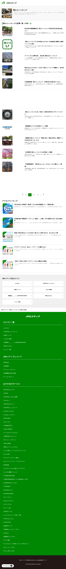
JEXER (6, 393)
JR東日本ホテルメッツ (10, 436)
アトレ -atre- (7, 508)
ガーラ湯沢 (7, 540)
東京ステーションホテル (10, 447)
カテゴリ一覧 (8, 322)
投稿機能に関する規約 (10, 373)
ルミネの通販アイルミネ (10, 472)
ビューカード (7, 497)
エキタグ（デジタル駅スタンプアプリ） (15, 468)
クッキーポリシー (9, 376)
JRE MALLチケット (9, 404)
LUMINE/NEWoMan (9, 475)
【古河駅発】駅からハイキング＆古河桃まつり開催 (38, 152)
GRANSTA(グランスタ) (10, 483)
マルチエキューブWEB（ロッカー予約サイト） (17, 543)
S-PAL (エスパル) (8, 518)
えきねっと (7, 400)
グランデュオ (7, 504)
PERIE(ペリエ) (8, 511)
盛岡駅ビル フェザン (9, 536)
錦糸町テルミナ (8, 526)
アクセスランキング (10, 201)
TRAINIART (7, 486)
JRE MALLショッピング (10, 407)
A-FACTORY (7, 522)
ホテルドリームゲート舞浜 (11, 457)
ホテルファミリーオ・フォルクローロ (14, 461)
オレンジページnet (9, 547)
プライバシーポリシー (10, 369)
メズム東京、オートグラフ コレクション (15, 450)
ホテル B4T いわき (9, 551)
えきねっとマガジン (9, 414)
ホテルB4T (7, 454)
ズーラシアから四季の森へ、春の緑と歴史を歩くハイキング (41, 55)
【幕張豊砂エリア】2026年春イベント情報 (36, 126)
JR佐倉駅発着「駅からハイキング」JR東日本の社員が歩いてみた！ (43, 82)
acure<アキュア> (8, 500)
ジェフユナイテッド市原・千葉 (12, 515)
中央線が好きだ (8, 425)
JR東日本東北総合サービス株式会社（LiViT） (16, 479)
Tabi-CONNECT (8, 429)
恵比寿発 (6, 465)
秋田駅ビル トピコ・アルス (11, 529)
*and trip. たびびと (9, 411)
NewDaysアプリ (8, 490)
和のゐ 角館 (7, 443)
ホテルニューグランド (10, 440)
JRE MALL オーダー (9, 389)
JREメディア (4, 309)
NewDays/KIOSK (8, 493)
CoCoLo (6, 533)
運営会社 (6, 362)
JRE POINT (7, 418)
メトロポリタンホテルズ (10, 432)
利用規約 (6, 366)
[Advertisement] (33, 99)
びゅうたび (7, 422)
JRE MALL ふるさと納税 (10, 397)
